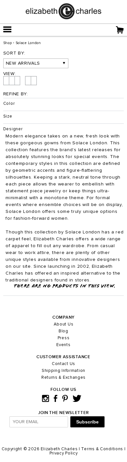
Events (63, 345)
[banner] (63, 18)
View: (9, 74)
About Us (64, 324)
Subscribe (87, 421)
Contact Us (63, 364)
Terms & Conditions (102, 449)
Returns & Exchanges (63, 377)
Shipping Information (63, 371)
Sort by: (14, 53)
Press (64, 338)
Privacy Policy (63, 453)
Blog (63, 331)
